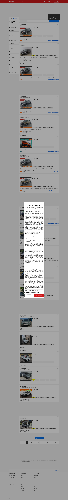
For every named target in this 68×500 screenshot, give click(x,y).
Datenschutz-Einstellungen (29, 295)
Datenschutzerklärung (28, 292)
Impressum (34, 292)
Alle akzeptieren (39, 295)
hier (40, 224)
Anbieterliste (39, 292)
